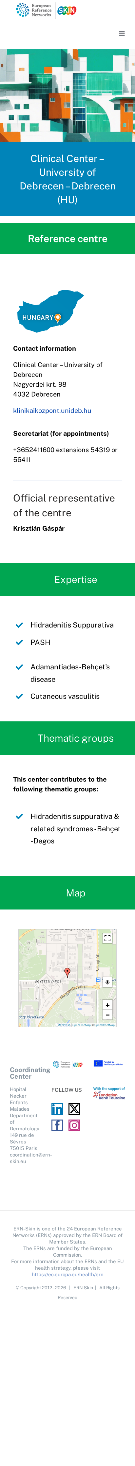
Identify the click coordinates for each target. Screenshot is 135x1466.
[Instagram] (74, 1125)
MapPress (64, 1025)
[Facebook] (57, 1125)
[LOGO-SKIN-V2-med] (46, 4)
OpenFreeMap (81, 1025)
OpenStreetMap (104, 1025)
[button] (67, 973)
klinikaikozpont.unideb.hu (52, 411)
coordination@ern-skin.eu (26, 1158)
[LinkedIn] (57, 1109)
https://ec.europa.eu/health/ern (68, 1274)
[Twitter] (74, 1109)
